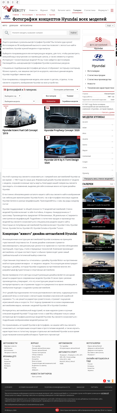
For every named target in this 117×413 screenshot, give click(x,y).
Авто (5, 25)
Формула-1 (63, 355)
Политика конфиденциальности (57, 387)
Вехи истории (36, 361)
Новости (33, 10)
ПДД (53, 10)
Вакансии (80, 387)
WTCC (65, 359)
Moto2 (68, 361)
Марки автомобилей (95, 346)
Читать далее (108, 112)
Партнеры (94, 387)
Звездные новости (10, 353)
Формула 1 (103, 10)
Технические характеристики (100, 88)
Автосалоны (26, 25)
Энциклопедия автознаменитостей (44, 363)
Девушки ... (35, 370)
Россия (6, 359)
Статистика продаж (96, 75)
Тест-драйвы (36, 346)
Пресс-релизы (37, 377)
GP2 (77, 355)
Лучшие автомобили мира (41, 348)
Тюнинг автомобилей (39, 350)
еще (111, 184)
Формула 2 (72, 355)
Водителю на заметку (39, 366)
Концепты (51, 101)
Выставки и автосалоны (96, 353)
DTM (61, 359)
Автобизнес (8, 348)
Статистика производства (99, 79)
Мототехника (8, 350)
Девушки (13, 25)
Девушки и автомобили (96, 348)
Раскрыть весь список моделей (98, 178)
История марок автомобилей (70, 348)
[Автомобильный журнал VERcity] (14, 9)
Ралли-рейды (71, 357)
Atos (84, 133)
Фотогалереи (93, 71)
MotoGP (62, 361)
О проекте (8, 387)
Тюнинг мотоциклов (39, 353)
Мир (5, 368)
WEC (69, 359)
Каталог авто (64, 10)
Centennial (86, 156)
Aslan (84, 127)
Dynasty (85, 173)
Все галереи (51, 96)
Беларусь (7, 366)
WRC (61, 357)
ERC (64, 357)
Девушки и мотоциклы (95, 350)
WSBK (61, 364)
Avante (85, 139)
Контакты (108, 387)
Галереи (77, 10)
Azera (84, 144)
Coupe (85, 162)
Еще (109, 25)
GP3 (81, 355)
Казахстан (7, 361)
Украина (7, 364)
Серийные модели (70, 101)
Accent (85, 122)
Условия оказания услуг (28, 387)
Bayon (84, 150)
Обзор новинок (37, 355)
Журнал (44, 10)
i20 (78, 137)
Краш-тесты (36, 357)
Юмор (34, 368)
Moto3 (73, 361)
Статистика (89, 10)
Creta (84, 167)
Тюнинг (70, 96)
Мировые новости (10, 346)
